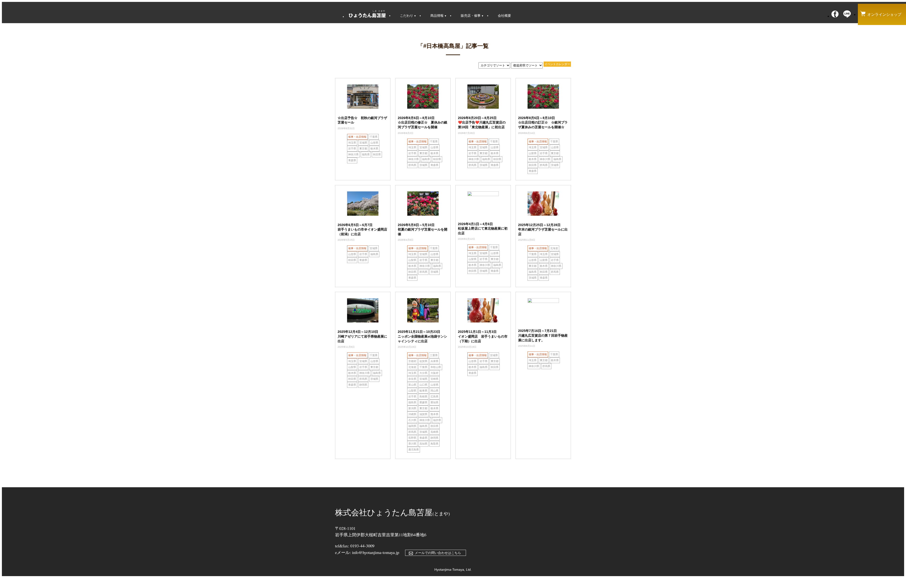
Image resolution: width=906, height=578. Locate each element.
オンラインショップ (884, 14)
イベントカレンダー (557, 64)
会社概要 (504, 15)
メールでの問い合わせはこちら (438, 553)
